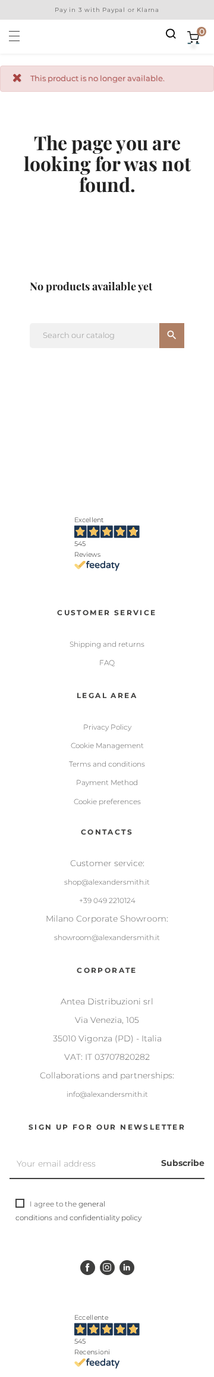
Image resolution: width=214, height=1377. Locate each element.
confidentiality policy (105, 1217)
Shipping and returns (107, 644)
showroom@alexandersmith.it (107, 937)
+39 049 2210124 (107, 900)
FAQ (107, 662)
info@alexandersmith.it (107, 1094)
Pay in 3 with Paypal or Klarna (107, 10)
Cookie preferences (107, 801)
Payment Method (107, 782)
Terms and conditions (107, 763)
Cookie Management (107, 745)
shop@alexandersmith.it (107, 881)
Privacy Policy (107, 726)
